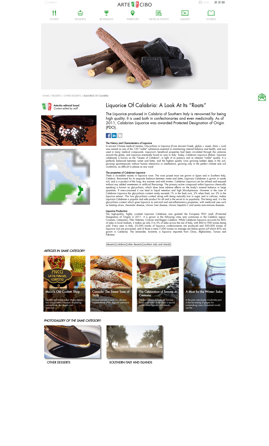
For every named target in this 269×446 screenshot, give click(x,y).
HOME (46, 96)
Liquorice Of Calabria (96, 96)
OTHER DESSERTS (72, 96)
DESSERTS (111, 244)
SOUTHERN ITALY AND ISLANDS (157, 244)
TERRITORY (133, 16)
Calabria (121, 244)
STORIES (211, 16)
